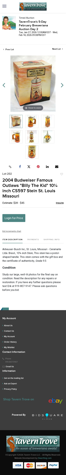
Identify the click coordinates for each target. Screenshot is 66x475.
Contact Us (9, 331)
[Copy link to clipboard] (10, 167)
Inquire (60, 203)
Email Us (10, 366)
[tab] (12, 241)
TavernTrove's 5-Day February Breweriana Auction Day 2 (33, 25)
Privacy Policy (10, 389)
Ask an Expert (10, 383)
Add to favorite (62, 174)
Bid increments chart (11, 231)
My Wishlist (9, 347)
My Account (9, 336)
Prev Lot (9, 49)
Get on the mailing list (14, 378)
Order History (10, 342)
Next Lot (56, 49)
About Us (8, 325)
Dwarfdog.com (45, 458)
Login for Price (14, 218)
